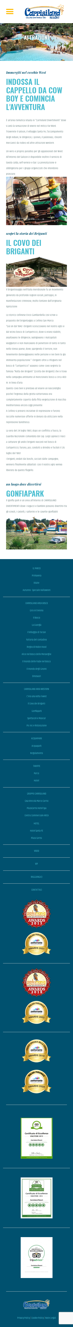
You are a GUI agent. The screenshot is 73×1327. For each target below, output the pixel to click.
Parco (36, 773)
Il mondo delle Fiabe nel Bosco (36, 661)
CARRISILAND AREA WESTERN (36, 689)
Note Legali (50, 1318)
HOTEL (36, 824)
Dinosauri (36, 676)
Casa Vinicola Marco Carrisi (36, 801)
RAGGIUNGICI (36, 877)
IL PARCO (37, 568)
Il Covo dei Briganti (36, 704)
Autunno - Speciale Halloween (36, 590)
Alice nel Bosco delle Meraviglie (36, 654)
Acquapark (36, 746)
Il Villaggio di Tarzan (36, 632)
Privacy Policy (23, 1318)
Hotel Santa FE (36, 831)
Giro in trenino (36, 610)
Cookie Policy (37, 1318)
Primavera (36, 576)
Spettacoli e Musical (36, 718)
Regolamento (36, 753)
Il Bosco (36, 618)
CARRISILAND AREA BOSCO (36, 603)
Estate (36, 583)
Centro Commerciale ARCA (37, 815)
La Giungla (36, 625)
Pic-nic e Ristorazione (37, 726)
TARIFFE (36, 766)
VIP (36, 864)
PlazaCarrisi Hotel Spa (36, 808)
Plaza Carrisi (36, 838)
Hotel (36, 781)
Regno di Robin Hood (36, 647)
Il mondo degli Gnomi (37, 669)
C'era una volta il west (37, 696)
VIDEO (36, 851)
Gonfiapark (37, 711)
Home (29, 47)
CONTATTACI (36, 890)
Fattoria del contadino (36, 640)
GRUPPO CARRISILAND (36, 794)
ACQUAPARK (36, 738)
